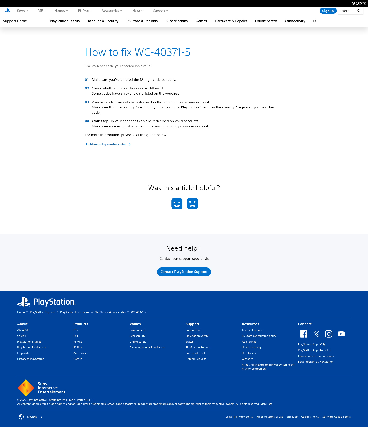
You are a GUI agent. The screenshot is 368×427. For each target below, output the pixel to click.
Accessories (110, 10)
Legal (229, 416)
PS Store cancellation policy (259, 336)
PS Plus (83, 10)
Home (21, 312)
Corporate (23, 353)
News (136, 10)
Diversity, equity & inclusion (147, 347)
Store (21, 10)
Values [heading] (135, 324)
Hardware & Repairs (231, 21)
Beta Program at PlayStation (315, 361)
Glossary (247, 359)
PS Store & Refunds (142, 21)
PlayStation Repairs (198, 347)
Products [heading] (80, 324)
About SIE (23, 330)
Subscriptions (177, 21)
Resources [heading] (250, 324)
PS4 (75, 336)
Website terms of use (269, 416)
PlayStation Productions (32, 347)
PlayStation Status (65, 21)
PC (315, 21)
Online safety (138, 341)
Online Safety (266, 21)
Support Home (15, 21)
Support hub (193, 330)
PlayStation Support (42, 312)
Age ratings (249, 341)
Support (159, 10)
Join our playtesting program (316, 356)
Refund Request (196, 359)
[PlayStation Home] (7, 10)
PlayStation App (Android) (314, 350)
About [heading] (22, 324)
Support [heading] (192, 324)
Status (190, 341)
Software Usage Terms (336, 416)
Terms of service (252, 330)
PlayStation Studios (29, 341)
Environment (137, 330)
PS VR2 (77, 341)
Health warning (251, 347)
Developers (249, 353)
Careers (22, 336)
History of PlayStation (30, 359)
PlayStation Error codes (74, 312)
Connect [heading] (305, 324)
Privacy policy (244, 416)
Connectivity (295, 21)
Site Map (292, 416)
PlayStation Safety (197, 336)
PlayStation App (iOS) (311, 344)
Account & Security (103, 21)
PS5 (40, 10)
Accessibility (137, 336)
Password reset (195, 353)
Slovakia (32, 416)
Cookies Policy (310, 416)
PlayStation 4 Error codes (110, 312)
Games (60, 10)
